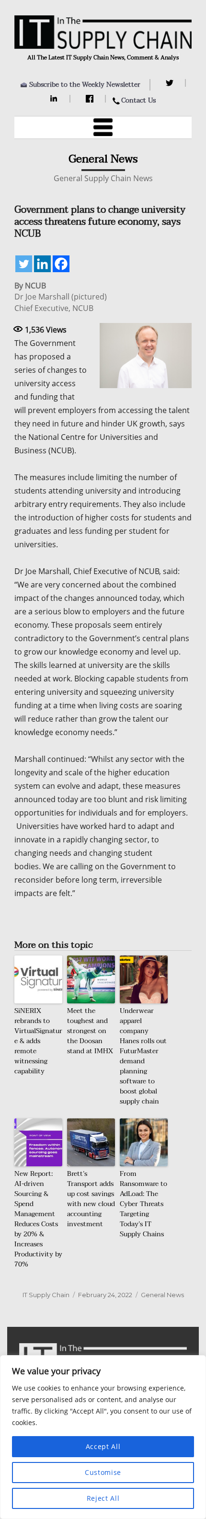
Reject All (103, 1498)
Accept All (103, 1446)
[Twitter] (171, 83)
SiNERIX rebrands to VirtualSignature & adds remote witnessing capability (38, 1041)
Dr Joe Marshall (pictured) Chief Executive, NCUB (60, 302)
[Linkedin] (42, 263)
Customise (103, 1472)
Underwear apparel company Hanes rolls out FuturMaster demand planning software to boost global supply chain (143, 1056)
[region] (103, 1437)
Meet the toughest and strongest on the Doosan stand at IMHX (90, 1031)
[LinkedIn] (55, 99)
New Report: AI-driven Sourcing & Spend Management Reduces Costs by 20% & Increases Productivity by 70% (38, 1219)
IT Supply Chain (46, 1295)
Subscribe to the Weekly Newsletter (84, 84)
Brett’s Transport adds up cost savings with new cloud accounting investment (91, 1199)
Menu (103, 127)
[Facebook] (91, 99)
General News (162, 1295)
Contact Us (138, 100)
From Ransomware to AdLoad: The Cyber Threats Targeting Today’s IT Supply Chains (143, 1204)
